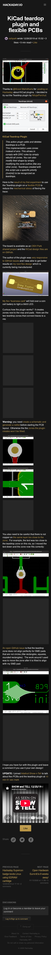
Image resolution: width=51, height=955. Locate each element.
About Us (15, 933)
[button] (45, 5)
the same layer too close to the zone (23, 539)
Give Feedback (10, 936)
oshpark (13, 38)
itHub (10, 252)
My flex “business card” (14, 301)
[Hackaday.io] (12, 5)
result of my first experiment (27, 182)
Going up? (26, 926)
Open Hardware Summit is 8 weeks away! (39, 873)
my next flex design (22, 263)
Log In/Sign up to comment (17, 918)
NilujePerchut (39, 95)
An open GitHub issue (14, 648)
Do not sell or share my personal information (25, 943)
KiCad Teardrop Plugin (15, 136)
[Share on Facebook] (31, 838)
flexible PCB (33, 185)
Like (35, 42)
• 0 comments (44, 881)
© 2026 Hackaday (25, 948)
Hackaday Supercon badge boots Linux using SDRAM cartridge (13, 875)
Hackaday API (25, 939)
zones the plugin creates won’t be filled (24, 429)
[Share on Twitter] (22, 838)
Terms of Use (25, 936)
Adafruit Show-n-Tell (31, 773)
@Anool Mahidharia (23, 89)
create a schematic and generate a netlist (24, 423)
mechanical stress (23, 188)
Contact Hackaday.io (31, 933)
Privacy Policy (41, 936)
